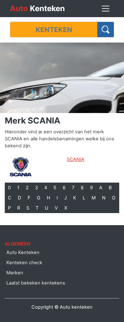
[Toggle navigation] (105, 9)
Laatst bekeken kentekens (35, 283)
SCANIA (75, 159)
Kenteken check (24, 262)
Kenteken (37, 8)
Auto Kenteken (22, 252)
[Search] (105, 29)
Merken (14, 273)
